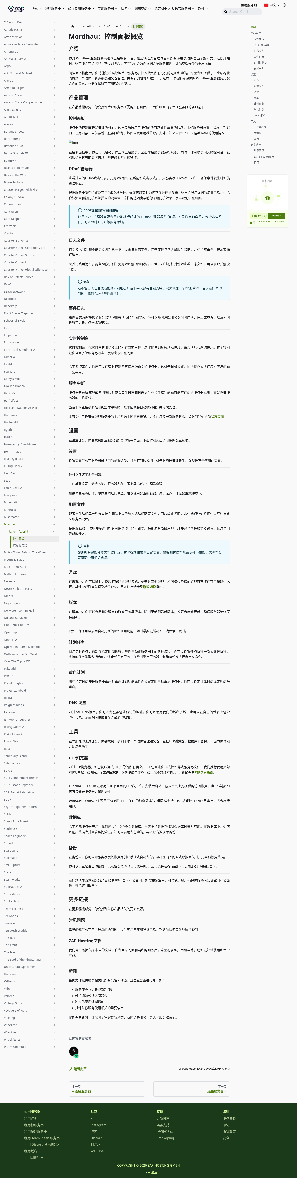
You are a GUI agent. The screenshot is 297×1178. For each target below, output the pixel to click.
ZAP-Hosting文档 (264, 156)
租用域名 (30, 1151)
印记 (226, 1125)
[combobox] (242, 11)
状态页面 (217, 416)
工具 (253, 121)
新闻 (256, 162)
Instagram (98, 1125)
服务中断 (259, 68)
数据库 (258, 133)
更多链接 (256, 144)
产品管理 (256, 33)
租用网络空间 (34, 1157)
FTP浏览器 (260, 127)
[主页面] (72, 26)
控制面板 (259, 39)
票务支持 (163, 1125)
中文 (273, 5)
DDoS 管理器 (261, 45)
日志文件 (259, 51)
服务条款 (229, 1118)
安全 (226, 1138)
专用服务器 (106, 8)
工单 (192, 288)
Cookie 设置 (148, 1172)
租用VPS (30, 1118)
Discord (96, 1138)
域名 (124, 8)
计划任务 (259, 103)
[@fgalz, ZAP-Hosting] (74, 1051)
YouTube (97, 1151)
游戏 (256, 92)
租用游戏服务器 (35, 1131)
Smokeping (165, 1138)
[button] (30, 22)
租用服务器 (249, 5)
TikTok (95, 1144)
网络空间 (141, 8)
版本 (256, 98)
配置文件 (259, 86)
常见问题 (259, 150)
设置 (253, 74)
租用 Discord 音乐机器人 (42, 1144)
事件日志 (259, 56)
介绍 (253, 27)
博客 (94, 1131)
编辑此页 (80, 1069)
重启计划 (259, 109)
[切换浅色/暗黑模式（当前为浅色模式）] (284, 5)
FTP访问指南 (204, 772)
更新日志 (163, 1118)
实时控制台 (260, 62)
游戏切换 (149, 587)
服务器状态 (165, 1131)
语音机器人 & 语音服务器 (173, 8)
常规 (34, 8)
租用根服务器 (34, 1125)
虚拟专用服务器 (79, 8)
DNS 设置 (259, 115)
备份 (256, 139)
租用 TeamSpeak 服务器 (42, 1138)
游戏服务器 (53, 8)
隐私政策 (229, 1131)
